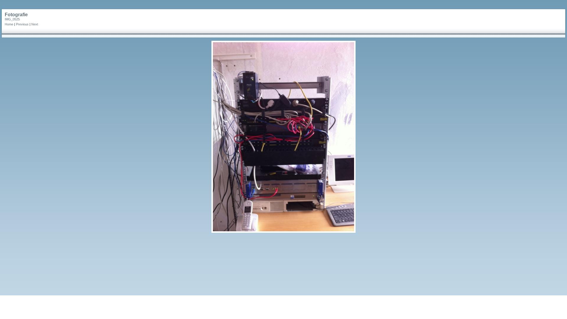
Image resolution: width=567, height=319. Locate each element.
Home (9, 24)
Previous (22, 24)
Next (34, 24)
